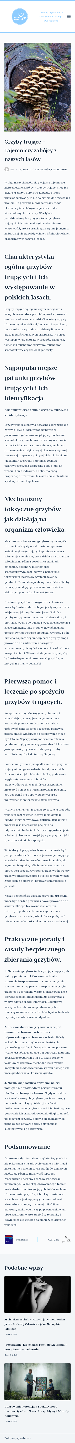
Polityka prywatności (17, 1438)
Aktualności (42, 169)
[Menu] (69, 16)
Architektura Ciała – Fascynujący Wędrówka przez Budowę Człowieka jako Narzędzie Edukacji (34, 1324)
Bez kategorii (59, 169)
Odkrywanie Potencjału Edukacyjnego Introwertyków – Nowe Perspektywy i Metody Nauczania (36, 1411)
